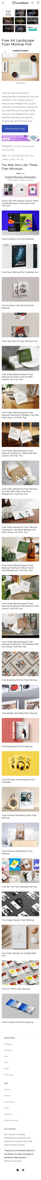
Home (6, 1062)
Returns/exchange (11, 1120)
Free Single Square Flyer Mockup (18, 920)
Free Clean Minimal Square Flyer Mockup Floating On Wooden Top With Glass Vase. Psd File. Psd (20, 415)
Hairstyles (8, 1050)
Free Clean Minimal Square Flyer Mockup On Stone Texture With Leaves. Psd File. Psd (17, 376)
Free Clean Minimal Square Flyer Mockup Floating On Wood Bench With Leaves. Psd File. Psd (20, 606)
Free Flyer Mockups (8, 150)
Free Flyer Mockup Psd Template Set (20, 272)
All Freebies (17, 146)
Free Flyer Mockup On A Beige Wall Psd (19, 954)
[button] (3, 3)
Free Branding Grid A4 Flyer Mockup (19, 680)
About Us (7, 1089)
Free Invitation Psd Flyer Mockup (18, 239)
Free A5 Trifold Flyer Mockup (16, 989)
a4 (8, 156)
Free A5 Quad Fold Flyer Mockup (18, 1022)
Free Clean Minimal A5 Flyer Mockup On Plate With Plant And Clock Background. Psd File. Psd (19, 491)
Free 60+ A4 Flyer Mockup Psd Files (19, 887)
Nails (6, 1056)
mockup (12, 159)
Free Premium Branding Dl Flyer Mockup (17, 852)
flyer (26, 156)
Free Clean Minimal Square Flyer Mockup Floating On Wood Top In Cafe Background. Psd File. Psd (18, 567)
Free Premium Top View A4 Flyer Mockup (18, 306)
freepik (31, 156)
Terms (6, 1108)
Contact (7, 1096)
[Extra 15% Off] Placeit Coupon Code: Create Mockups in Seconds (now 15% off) (20, 203)
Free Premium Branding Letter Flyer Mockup (19, 816)
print (18, 159)
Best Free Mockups (28, 146)
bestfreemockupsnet (17, 156)
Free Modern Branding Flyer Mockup (19, 713)
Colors (6, 1068)
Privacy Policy (9, 1102)
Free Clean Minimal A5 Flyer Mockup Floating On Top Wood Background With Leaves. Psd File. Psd (19, 529)
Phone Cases (9, 1075)
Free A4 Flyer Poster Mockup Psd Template (18, 780)
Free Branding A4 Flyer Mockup (17, 746)
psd (22, 159)
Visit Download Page (15, 128)
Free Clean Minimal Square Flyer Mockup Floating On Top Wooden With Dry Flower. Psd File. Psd (20, 644)
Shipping (7, 1114)
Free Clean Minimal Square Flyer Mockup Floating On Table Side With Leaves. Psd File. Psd (19, 453)
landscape (5, 159)
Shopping (8, 1044)
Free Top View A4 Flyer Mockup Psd (19, 341)
